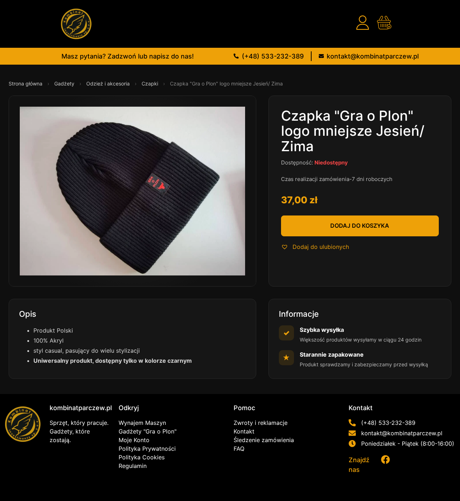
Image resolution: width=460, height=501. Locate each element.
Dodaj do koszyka (359, 225)
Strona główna (26, 83)
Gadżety (65, 83)
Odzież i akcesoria (108, 83)
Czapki (151, 83)
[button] (315, 247)
